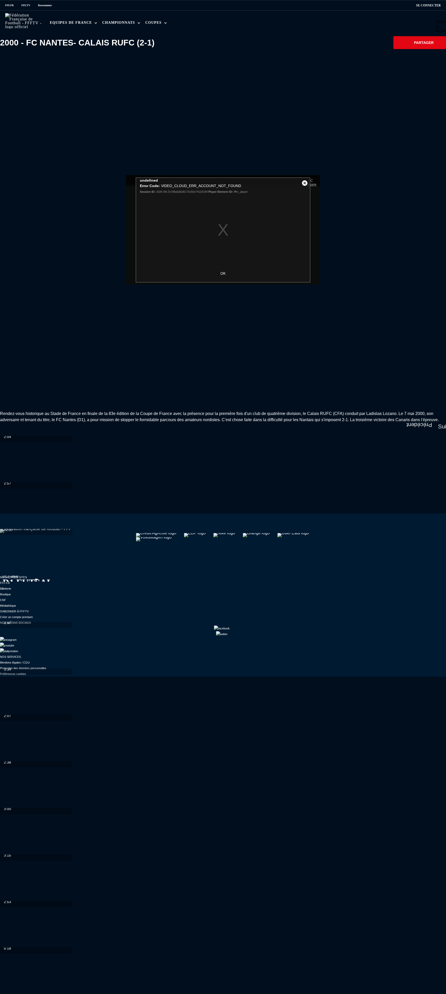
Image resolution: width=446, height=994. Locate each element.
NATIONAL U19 (187, 24)
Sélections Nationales (250, 24)
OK (223, 273)
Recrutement (45, 5)
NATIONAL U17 (221, 24)
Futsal (168, 24)
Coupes (154, 23)
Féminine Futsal (199, 24)
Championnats (119, 23)
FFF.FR (9, 5)
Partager (424, 43)
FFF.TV (25, 5)
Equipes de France (71, 23)
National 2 (253, 24)
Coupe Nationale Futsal (235, 24)
